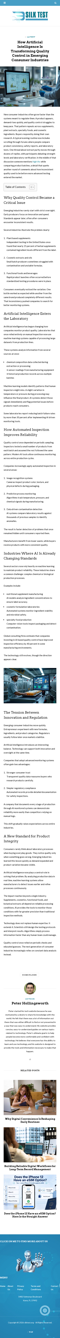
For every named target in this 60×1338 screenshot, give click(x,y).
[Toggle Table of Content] (30, 187)
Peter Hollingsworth (30, 1003)
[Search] (55, 3)
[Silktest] (30, 16)
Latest (31, 37)
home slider (29, 975)
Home (2, 1286)
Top (31, 1332)
